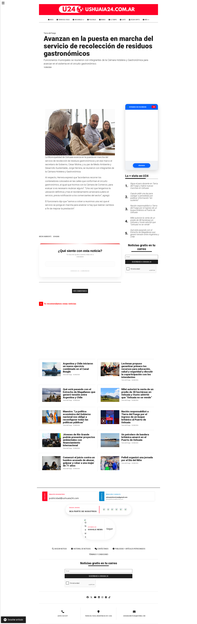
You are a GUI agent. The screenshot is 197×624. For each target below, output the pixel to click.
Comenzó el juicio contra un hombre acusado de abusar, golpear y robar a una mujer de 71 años (79, 461)
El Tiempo (113, 19)
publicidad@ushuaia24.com (64, 498)
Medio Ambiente (45, 236)
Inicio (51, 19)
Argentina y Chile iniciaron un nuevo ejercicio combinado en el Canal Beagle (78, 367)
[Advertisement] (80, 88)
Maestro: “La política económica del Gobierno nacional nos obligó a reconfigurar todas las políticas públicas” (77, 417)
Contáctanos (102, 549)
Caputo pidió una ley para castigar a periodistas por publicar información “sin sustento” (141, 196)
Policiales (92, 19)
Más (146, 19)
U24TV (123, 19)
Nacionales (78, 19)
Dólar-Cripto (135, 19)
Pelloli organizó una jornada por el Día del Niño (137, 459)
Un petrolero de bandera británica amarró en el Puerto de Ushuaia (135, 437)
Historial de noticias (82, 549)
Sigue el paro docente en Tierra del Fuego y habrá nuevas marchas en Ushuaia (144, 185)
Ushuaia (56, 236)
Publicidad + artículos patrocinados (130, 549)
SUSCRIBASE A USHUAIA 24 (141, 262)
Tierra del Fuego (64, 19)
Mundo (103, 19)
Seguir (109, 529)
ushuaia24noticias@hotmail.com (134, 616)
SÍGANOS (141, 165)
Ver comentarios (80, 291)
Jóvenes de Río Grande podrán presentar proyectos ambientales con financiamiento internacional (79, 440)
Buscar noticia (60, 549)
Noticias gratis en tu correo (141, 247)
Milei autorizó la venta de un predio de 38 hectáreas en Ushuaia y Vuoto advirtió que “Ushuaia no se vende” (137, 393)
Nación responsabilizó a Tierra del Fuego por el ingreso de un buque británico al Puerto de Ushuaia (135, 417)
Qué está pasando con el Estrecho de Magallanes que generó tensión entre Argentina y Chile (79, 393)
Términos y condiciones (98, 554)
